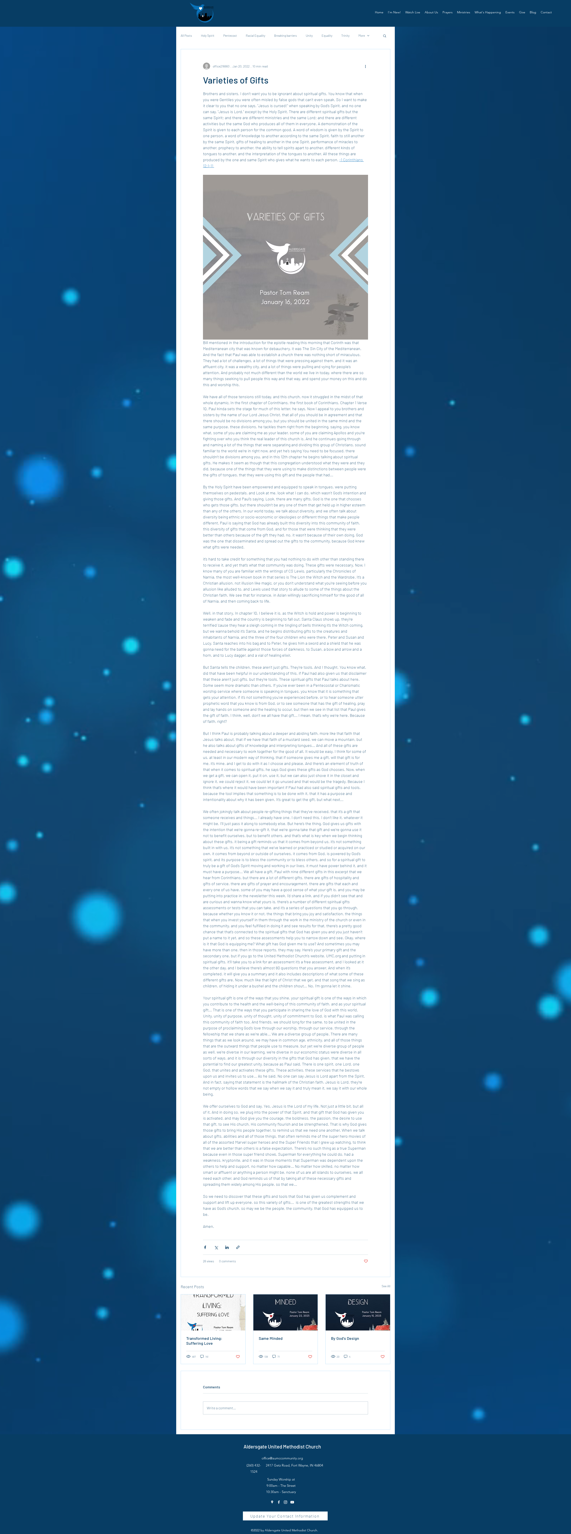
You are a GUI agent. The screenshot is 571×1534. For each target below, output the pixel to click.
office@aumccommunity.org (282, 1458)
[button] (431, 12)
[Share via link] (238, 1247)
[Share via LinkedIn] (227, 1247)
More (361, 35)
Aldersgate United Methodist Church (282, 1446)
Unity (309, 35)
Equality (327, 35)
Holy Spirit (207, 35)
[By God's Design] (358, 1312)
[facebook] (279, 1502)
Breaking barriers (285, 35)
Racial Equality (255, 35)
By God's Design (345, 1338)
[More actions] (365, 66)
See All (386, 1286)
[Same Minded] (285, 1312)
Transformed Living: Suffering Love (204, 1341)
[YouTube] (292, 1502)
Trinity (345, 35)
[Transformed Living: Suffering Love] (213, 1312)
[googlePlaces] (272, 1502)
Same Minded (271, 1338)
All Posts (186, 35)
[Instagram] (285, 1502)
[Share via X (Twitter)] (216, 1247)
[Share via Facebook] (205, 1247)
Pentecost (230, 35)
